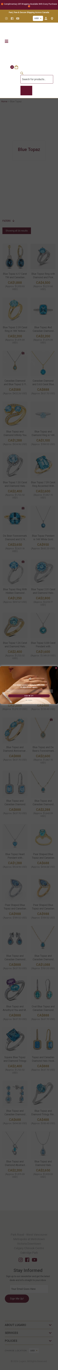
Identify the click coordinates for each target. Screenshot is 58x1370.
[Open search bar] (21, 74)
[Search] (26, 90)
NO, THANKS (29, 700)
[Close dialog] (56, 668)
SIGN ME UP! (29, 695)
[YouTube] (17, 18)
